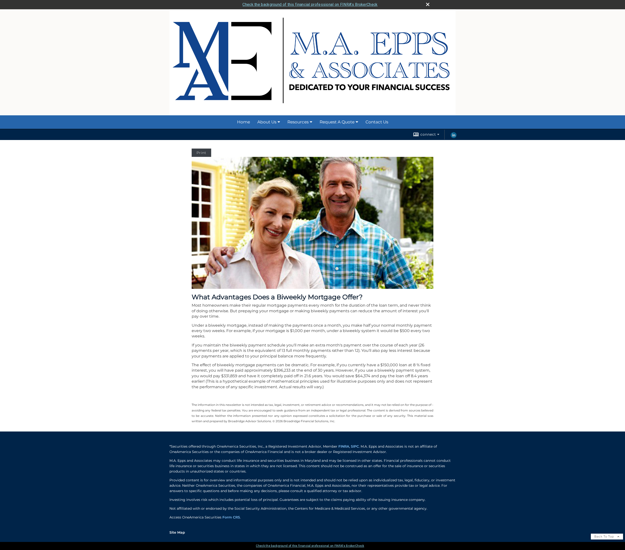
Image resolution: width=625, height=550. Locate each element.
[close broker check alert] (428, 4)
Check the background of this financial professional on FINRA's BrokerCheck (309, 4)
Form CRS (231, 517)
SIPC (355, 446)
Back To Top (604, 536)
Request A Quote (337, 121)
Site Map (177, 532)
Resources (298, 121)
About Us (266, 121)
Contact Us (376, 121)
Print (201, 153)
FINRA (343, 446)
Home (243, 121)
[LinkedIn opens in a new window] (454, 137)
